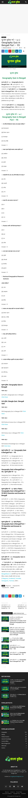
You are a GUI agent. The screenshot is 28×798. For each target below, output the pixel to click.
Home (2, 35)
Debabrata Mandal (7, 47)
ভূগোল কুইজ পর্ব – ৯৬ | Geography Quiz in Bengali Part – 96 (22, 606)
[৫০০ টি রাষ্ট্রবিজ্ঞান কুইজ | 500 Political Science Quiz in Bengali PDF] (5, 708)
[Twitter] (6, 51)
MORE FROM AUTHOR (19, 613)
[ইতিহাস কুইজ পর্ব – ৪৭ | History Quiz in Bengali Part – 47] (5, 696)
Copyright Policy (16, 793)
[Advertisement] (14, 19)
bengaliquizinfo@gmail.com (17, 776)
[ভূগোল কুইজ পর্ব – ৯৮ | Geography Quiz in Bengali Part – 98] (5, 661)
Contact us (12, 792)
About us (7, 792)
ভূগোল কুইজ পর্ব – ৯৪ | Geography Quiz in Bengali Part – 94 (5, 606)
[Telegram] (20, 51)
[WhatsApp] (13, 51)
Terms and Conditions (7, 793)
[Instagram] (10, 786)
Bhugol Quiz (8, 585)
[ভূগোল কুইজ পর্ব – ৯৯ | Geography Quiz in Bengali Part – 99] (5, 654)
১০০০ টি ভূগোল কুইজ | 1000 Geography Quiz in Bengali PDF (17, 639)
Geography (8, 35)
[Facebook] (2, 51)
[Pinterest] (9, 51)
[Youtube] (22, 786)
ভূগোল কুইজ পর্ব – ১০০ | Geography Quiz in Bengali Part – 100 (17, 647)
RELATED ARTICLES (7, 613)
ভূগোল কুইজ (12, 587)
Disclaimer (23, 793)
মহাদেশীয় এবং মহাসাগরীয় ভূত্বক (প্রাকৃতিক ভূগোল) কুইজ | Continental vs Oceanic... (17, 681)
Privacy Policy (19, 792)
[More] (23, 51)
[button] (2, 2)
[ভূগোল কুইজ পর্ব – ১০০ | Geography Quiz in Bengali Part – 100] (5, 647)
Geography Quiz (5, 587)
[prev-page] (2, 667)
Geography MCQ (16, 585)
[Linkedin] (16, 51)
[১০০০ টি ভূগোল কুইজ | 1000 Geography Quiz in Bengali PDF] (5, 640)
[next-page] (5, 667)
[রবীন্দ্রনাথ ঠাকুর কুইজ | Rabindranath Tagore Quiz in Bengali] (5, 715)
